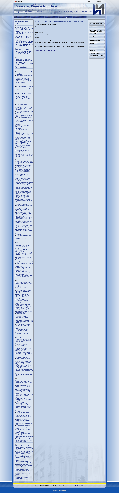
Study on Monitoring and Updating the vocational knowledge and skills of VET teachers (23, 301)
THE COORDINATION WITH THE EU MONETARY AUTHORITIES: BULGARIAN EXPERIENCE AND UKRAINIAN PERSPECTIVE (24, 43)
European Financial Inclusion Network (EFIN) (23, 151)
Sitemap (99, 1)
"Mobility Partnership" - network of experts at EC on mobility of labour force (24, 265)
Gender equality (20, 345)
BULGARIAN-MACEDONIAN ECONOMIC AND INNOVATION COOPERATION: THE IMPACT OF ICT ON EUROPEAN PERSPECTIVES (24, 52)
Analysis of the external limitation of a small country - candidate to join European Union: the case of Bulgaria (24, 447)
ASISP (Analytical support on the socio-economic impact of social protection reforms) (24, 141)
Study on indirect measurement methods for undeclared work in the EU (24, 374)
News (88, 1)
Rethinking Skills (20, 167)
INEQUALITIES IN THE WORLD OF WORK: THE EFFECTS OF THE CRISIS (24, 249)
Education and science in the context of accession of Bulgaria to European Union (24, 440)
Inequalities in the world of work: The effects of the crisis (24, 222)
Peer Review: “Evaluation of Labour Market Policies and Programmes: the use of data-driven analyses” (23, 171)
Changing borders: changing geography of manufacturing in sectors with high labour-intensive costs (24, 391)
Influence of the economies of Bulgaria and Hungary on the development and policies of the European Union (24, 214)
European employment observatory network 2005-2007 (24, 462)
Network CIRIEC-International (23, 153)
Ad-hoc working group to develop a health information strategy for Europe (24, 88)
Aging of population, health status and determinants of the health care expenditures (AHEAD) (24, 452)
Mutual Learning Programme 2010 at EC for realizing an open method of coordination (24, 306)
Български (19, 1)
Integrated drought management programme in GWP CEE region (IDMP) (24, 219)
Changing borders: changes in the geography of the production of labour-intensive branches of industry (24, 458)
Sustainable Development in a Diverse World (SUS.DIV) (23, 332)
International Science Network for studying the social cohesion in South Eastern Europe (24, 156)
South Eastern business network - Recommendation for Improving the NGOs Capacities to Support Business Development (24, 355)
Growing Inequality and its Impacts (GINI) (22, 123)
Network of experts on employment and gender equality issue (24, 261)
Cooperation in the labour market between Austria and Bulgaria (24, 177)
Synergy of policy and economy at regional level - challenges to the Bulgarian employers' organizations (24, 254)
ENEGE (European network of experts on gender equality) (23, 138)
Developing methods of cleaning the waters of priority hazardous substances (24, 230)
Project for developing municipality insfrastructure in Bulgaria (23, 131)
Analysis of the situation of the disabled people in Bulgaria (23, 362)
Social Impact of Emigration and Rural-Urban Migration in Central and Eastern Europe (24, 163)
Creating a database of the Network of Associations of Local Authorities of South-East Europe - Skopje (24, 296)
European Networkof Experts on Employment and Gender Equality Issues (24, 292)
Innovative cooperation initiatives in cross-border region (24, 66)
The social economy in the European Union (22, 210)
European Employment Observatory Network (22, 330)
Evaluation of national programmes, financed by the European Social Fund (23, 273)
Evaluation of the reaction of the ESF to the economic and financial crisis (24, 277)
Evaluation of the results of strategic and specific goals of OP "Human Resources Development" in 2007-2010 (24, 226)
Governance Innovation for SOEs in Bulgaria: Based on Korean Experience (24, 73)
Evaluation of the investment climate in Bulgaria (23, 410)
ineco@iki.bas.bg (79, 485)
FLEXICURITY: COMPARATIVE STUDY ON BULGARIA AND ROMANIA (24, 39)
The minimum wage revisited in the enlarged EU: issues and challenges (24, 387)
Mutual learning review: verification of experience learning (22, 471)
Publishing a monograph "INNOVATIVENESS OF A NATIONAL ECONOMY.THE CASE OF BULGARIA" (23, 244)
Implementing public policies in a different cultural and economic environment (24, 115)
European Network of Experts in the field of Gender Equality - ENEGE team (24, 145)
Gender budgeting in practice (23, 455)
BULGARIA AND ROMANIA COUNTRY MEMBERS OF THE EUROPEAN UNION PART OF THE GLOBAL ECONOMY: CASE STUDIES (24, 62)
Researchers (38, 17)
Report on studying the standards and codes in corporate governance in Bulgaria (24, 396)
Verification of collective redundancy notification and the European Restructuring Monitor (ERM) (24, 466)
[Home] (98, 9)
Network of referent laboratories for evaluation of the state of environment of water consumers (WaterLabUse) (24, 119)
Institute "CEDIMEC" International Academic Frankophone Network (24, 148)
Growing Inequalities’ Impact (23, 125)
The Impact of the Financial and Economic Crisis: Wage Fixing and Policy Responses (24, 348)
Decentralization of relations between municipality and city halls (23, 427)
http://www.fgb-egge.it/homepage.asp (45, 50)
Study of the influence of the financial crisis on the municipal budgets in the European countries (24, 284)
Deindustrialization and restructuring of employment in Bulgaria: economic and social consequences (23, 339)
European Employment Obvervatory (22, 175)
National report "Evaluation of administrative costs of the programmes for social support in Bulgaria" (24, 435)
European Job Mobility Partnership (21, 288)
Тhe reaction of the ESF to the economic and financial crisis (23, 166)
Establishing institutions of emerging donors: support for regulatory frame (23, 400)
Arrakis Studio (62, 490)
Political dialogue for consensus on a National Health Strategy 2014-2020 (24, 109)
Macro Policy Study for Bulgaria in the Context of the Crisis (24, 309)
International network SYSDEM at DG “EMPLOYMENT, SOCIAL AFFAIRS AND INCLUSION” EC (24, 135)
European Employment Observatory (22, 127)
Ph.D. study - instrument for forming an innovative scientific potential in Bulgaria (24, 431)
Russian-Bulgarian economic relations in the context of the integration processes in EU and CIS (24, 326)
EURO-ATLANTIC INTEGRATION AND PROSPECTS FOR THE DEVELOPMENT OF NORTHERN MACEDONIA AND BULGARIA (24, 34)
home (15, 17)
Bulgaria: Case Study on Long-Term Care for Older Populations (24, 351)
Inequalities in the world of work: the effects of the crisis (24, 312)
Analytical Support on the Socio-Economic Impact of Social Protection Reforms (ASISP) (24, 207)
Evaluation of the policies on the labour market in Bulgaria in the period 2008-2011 (24, 269)
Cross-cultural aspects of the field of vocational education (24, 343)
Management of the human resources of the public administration (23, 477)
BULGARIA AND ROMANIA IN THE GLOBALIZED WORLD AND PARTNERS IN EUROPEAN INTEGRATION (24, 29)
